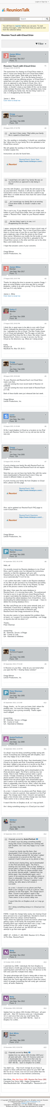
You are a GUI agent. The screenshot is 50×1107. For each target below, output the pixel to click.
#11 (45, 749)
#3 (45, 279)
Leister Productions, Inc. (33, 1101)
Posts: (12, 61)
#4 (45, 324)
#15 (45, 1047)
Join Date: (13, 59)
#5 (45, 376)
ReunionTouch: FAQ (26, 488)
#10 (45, 703)
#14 (45, 1008)
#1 (45, 66)
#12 (45, 834)
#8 (45, 562)
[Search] (47, 19)
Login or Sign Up (41, 2)
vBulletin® (24, 1103)
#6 (45, 426)
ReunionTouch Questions (28, 515)
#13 (45, 962)
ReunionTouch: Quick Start (29, 159)
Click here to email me (12, 100)
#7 (45, 462)
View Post (37, 839)
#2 (45, 128)
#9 (45, 664)
